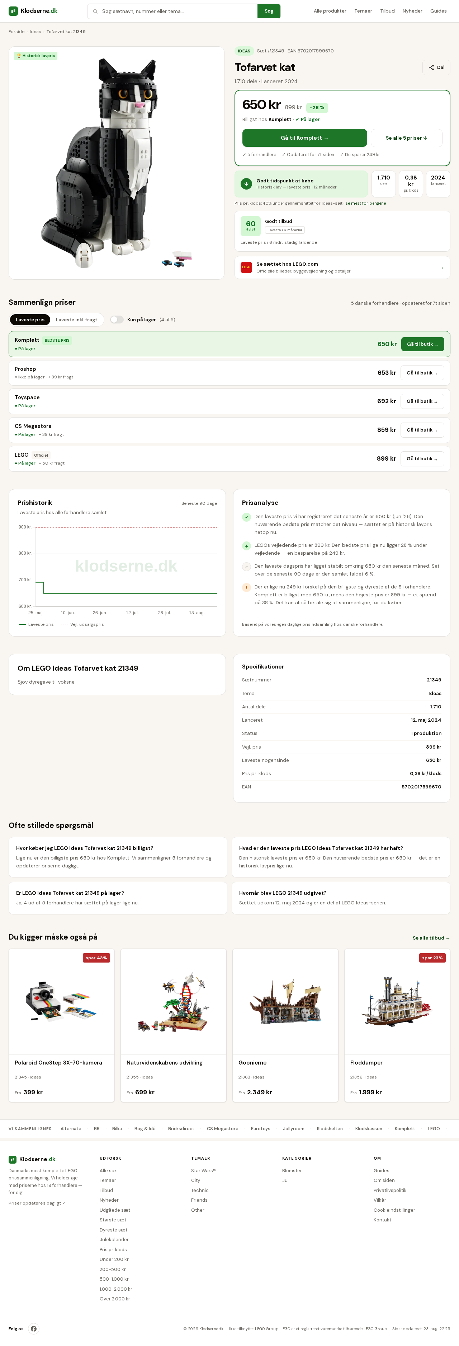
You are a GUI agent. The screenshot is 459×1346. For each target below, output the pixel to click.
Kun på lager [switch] (151, 320)
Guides (438, 11)
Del (440, 67)
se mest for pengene (365, 203)
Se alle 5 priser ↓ (406, 138)
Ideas (35, 31)
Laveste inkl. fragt (76, 320)
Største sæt (113, 1220)
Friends (199, 1200)
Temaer (363, 11)
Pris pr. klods (113, 1250)
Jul (285, 1180)
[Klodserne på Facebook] (33, 1329)
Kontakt (382, 1220)
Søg (269, 11)
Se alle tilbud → (431, 938)
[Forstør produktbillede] (116, 163)
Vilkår (380, 1200)
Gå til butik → (423, 344)
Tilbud (387, 11)
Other (197, 1210)
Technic (200, 1190)
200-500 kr (113, 1269)
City (195, 1180)
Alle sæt (109, 1171)
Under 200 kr (114, 1259)
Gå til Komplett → (305, 137)
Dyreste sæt (113, 1230)
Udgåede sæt (115, 1210)
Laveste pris (30, 320)
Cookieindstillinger (394, 1210)
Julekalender (114, 1239)
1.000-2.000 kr (116, 1289)
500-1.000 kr (114, 1279)
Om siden (384, 1180)
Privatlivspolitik (390, 1190)
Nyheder (412, 11)
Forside (16, 31)
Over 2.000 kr (115, 1299)
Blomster (292, 1171)
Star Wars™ (204, 1171)
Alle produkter (330, 11)
